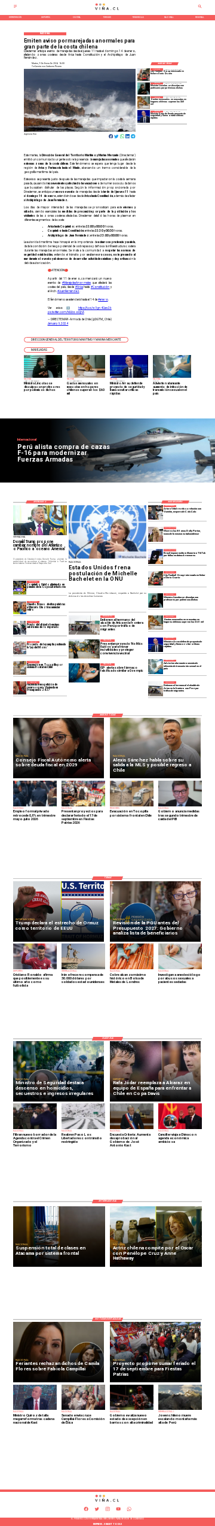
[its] (155, 667)
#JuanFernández (68, 291)
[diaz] (20, 607)
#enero (103, 299)
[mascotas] (143, 102)
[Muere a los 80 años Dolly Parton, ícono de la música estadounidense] (155, 534)
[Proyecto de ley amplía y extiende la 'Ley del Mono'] (20, 647)
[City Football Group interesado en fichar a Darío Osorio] (143, 74)
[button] (76, 339)
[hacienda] (20, 687)
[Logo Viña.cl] (107, 10)
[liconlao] (143, 89)
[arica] (155, 688)
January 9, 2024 (58, 323)
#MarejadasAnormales (76, 282)
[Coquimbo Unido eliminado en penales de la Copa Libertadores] (20, 587)
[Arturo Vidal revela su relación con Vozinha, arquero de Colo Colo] (155, 512)
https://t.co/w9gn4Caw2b (95, 308)
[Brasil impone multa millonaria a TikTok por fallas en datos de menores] (155, 556)
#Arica (79, 287)
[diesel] (20, 627)
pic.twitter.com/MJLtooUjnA (66, 312)
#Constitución (100, 287)
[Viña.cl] (15, 8)
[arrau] (143, 117)
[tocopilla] (20, 667)
